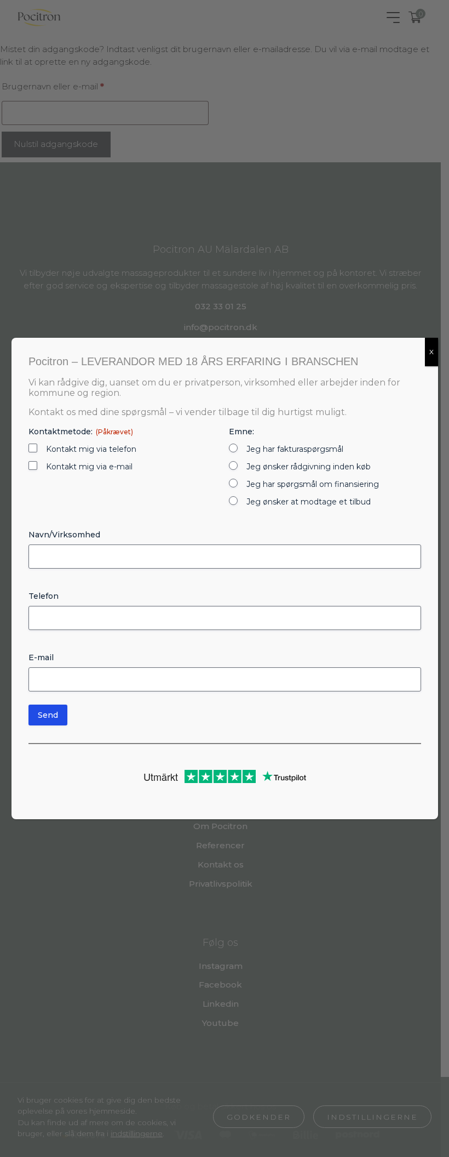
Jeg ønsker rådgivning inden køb (308, 467)
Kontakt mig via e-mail (89, 467)
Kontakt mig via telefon (91, 449)
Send (48, 715)
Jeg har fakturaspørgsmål (294, 449)
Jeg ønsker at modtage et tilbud (308, 502)
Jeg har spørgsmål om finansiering (312, 484)
